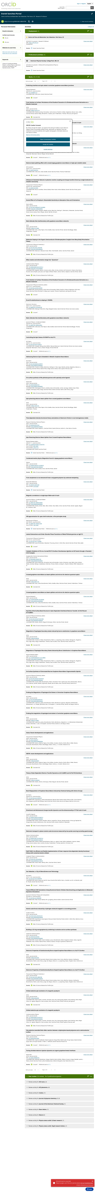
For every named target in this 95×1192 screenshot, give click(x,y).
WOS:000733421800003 (37, 467)
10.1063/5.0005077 (33, 740)
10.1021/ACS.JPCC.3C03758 (35, 247)
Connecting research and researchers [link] (11, 8)
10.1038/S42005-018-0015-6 (35, 1017)
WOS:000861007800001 (37, 365)
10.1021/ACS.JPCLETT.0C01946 (36, 619)
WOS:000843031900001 (37, 426)
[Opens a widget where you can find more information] (89, 1189)
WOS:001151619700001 (37, 268)
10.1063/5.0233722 (33, 170)
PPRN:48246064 (35, 761)
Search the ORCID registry (61, 7)
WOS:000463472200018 (37, 840)
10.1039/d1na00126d (34, 485)
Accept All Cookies (48, 144)
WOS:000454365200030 (37, 917)
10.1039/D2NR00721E (34, 385)
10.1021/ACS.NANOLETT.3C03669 (37, 207)
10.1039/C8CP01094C (34, 1038)
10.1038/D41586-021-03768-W (36, 465)
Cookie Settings (48, 149)
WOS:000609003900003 (37, 680)
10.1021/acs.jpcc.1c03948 (35, 541)
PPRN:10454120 (35, 405)
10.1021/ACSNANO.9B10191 (36, 699)
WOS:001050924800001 (37, 249)
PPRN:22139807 (35, 720)
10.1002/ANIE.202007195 (35, 559)
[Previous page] (51, 81)
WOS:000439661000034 (37, 978)
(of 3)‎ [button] (56, 453)
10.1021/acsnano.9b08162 (35, 798)
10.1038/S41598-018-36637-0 (36, 817)
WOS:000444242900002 (37, 938)
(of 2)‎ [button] (49, 157)
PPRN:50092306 (35, 998)
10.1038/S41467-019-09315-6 (36, 838)
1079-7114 (35, 447)
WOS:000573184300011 (37, 659)
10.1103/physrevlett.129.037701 (37, 444)
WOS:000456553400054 (37, 819)
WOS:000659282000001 (37, 504)
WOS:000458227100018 (37, 861)
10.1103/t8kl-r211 (33, 92)
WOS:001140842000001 (37, 209)
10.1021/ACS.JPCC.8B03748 (35, 977)
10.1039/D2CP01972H (34, 425)
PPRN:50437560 (35, 957)
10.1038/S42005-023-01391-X (36, 267)
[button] (91, 26)
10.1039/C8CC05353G (34, 936)
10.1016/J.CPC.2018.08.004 (35, 859)
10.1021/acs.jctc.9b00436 (35, 898)
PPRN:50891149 (35, 581)
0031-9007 (35, 446)
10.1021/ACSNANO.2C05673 (36, 364)
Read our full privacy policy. (33, 135)
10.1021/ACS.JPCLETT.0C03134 (36, 678)
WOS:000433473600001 (37, 1019)
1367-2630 (35, 525)
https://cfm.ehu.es (33, 42)
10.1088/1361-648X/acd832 (35, 325)
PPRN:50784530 (35, 638)
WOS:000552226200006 (37, 601)
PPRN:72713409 (35, 228)
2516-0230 (35, 486)
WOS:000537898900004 (37, 741)
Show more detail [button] (88, 41)
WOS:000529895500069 (37, 701)
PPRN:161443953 (35, 780)
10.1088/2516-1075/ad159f (35, 307)
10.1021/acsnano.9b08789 (35, 878)
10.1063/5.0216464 (33, 188)
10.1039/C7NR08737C (34, 1057)
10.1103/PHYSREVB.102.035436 (36, 599)
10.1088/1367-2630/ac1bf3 (35, 523)
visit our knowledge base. (86, 1183)
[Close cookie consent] (70, 121)
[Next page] (55, 81)
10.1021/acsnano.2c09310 (35, 344)
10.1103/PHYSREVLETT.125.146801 (37, 657)
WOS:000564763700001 (37, 560)
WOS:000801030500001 (37, 386)
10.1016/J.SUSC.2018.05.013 (35, 916)
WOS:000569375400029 (37, 620)
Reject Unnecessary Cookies (48, 139)
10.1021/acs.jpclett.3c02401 (35, 288)
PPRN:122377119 (35, 110)
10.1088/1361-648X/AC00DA (35, 502)
